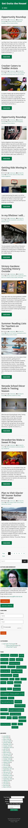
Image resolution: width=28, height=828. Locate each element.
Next (3, 556)
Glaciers (9, 504)
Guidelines (23, 679)
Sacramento (4, 123)
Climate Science (16, 502)
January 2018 (6, 767)
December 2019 (7, 744)
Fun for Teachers (12, 333)
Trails (15, 717)
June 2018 (6, 765)
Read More (6, 57)
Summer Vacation (13, 334)
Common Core (14, 663)
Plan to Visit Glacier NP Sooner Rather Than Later (12, 495)
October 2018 (6, 759)
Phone (7, 801)
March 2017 (6, 770)
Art (6, 72)
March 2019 (6, 752)
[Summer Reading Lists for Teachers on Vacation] (14, 346)
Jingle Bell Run (18, 682)
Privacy (12, 821)
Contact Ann (5, 601)
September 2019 (7, 747)
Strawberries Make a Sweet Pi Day (12, 441)
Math (22, 447)
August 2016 (6, 780)
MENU (5, 8)
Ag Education (5, 655)
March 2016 (6, 787)
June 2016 (6, 784)
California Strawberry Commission (13, 447)
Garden (12, 275)
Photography (20, 121)
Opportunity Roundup (13, 16)
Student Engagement (6, 176)
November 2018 (7, 757)
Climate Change (9, 502)
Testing (18, 395)
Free (13, 121)
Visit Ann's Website (7, 605)
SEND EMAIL (14, 810)
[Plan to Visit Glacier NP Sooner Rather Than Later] (14, 513)
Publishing (11, 697)
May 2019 (5, 751)
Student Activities (14, 23)
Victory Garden (14, 277)
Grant (15, 121)
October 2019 (6, 746)
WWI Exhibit (20, 277)
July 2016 (5, 782)
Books (7, 333)
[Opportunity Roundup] (14, 32)
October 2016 (6, 777)
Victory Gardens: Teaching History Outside (10, 269)
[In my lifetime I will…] (14, 234)
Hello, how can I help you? (14, 803)
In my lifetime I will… (13, 215)
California (19, 659)
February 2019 (7, 754)
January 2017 (6, 774)
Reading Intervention (21, 333)
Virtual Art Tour (22, 720)
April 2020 (6, 737)
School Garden (20, 706)
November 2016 (7, 775)
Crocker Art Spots (16, 72)
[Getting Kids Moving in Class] (14, 186)
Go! (25, 561)
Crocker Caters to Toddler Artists (11, 67)
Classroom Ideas (16, 174)
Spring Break (8, 395)
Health (22, 174)
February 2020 (7, 741)
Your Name (7, 797)
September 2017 (7, 769)
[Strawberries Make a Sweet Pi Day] (14, 458)
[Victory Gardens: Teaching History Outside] (14, 287)
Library (13, 74)
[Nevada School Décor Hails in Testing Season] (14, 405)
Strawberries (6, 448)
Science (8, 23)
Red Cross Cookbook (6, 277)
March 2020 (6, 739)
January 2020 (6, 742)
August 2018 (6, 762)
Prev (3, 553)
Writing (20, 724)
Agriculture (9, 21)
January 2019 (6, 756)
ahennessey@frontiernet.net (14, 596)
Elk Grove (5, 671)
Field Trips (14, 21)
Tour (9, 717)
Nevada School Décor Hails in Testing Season (13, 388)
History (16, 275)
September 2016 (7, 779)
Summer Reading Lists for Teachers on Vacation (13, 326)
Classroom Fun (9, 174)
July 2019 (5, 749)
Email (7, 799)
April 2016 (6, 785)
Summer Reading (5, 334)
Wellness (13, 123)
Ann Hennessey (12, 19)
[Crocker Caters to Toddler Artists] (14, 84)
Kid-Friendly (9, 74)
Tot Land (22, 74)
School (7, 221)
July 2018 (5, 764)
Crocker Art (10, 72)
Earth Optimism (21, 667)
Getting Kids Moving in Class (14, 169)
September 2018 (7, 760)
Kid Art (5, 74)
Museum (18, 74)
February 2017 (7, 772)
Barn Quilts (4, 659)
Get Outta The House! (9, 644)
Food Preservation (6, 675)
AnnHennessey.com (15, 820)
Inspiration (8, 220)
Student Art (14, 395)
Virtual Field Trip (10, 647)
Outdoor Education (22, 275)
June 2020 (6, 736)
